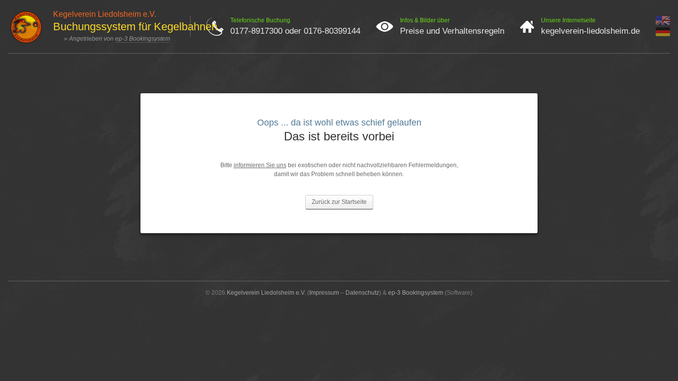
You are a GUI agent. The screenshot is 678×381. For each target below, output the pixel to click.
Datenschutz (362, 292)
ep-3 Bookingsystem (142, 38)
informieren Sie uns (260, 165)
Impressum (324, 292)
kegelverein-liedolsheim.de (590, 31)
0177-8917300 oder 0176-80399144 (295, 31)
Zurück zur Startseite (339, 201)
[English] (663, 22)
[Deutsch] (663, 34)
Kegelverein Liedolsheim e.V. (266, 292)
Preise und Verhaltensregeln (452, 31)
